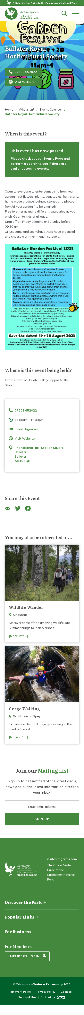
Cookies (66, 991)
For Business (18, 931)
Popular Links (19, 917)
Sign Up (42, 819)
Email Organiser (26, 429)
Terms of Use (27, 997)
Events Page (53, 158)
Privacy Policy (46, 991)
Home (9, 109)
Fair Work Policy (20, 991)
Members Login (25, 956)
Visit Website (25, 82)
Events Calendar (51, 109)
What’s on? (26, 109)
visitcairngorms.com (62, 859)
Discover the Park (23, 902)
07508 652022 (26, 72)
